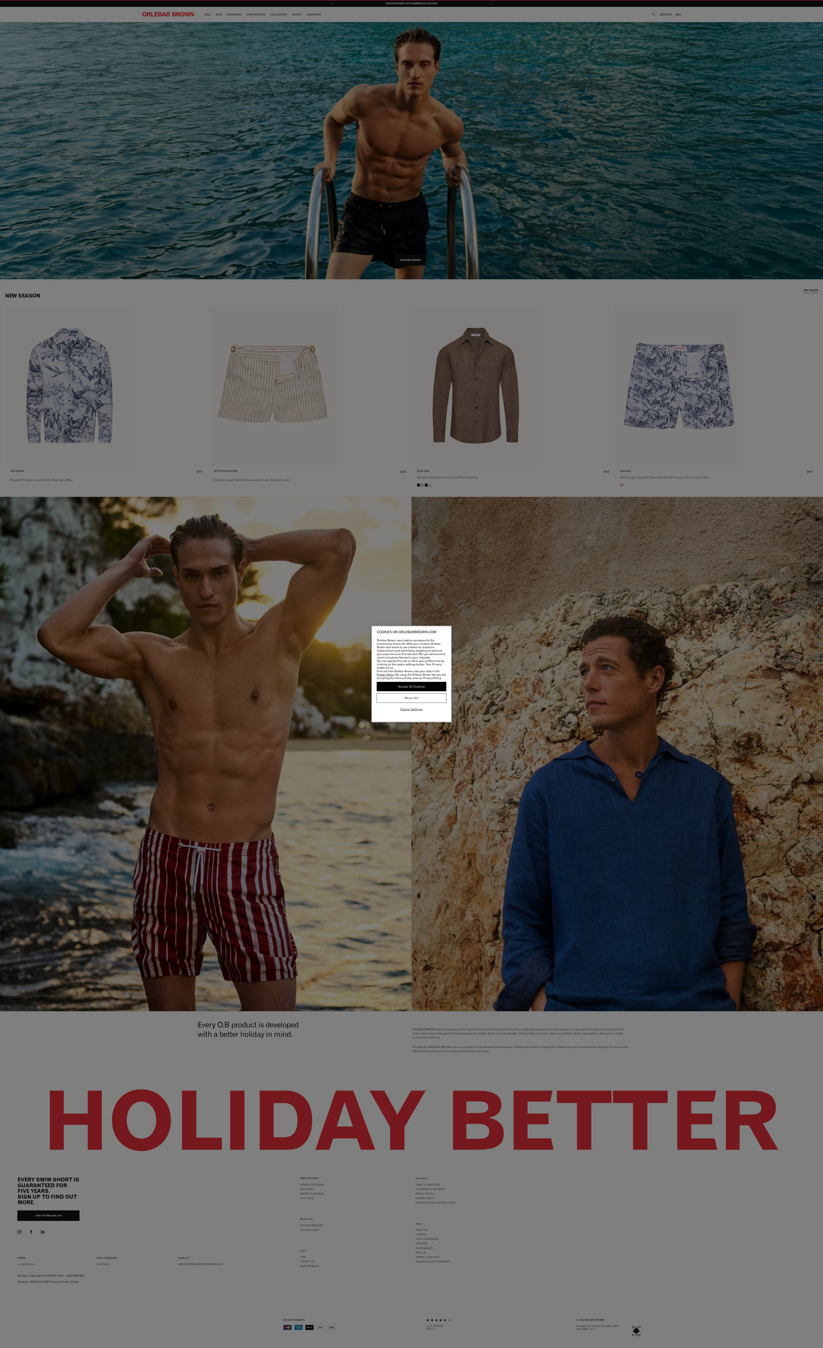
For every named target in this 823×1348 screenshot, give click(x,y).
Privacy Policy (385, 674)
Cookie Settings (411, 709)
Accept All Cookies (411, 686)
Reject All (412, 698)
